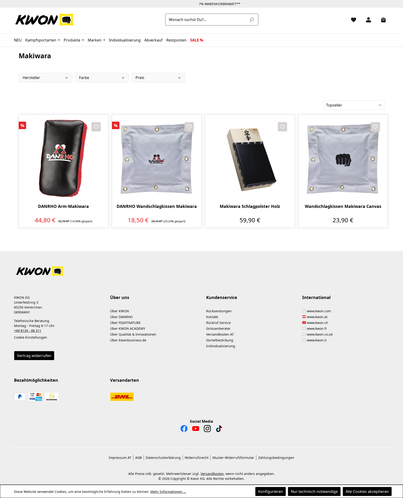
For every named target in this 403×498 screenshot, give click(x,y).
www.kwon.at (317, 317)
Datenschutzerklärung (163, 457)
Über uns (119, 297)
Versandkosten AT (220, 334)
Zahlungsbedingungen (276, 457)
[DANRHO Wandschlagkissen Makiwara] (157, 159)
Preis (139, 77)
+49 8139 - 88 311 (27, 330)
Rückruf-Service (218, 322)
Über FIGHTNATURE (125, 322)
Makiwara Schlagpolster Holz (250, 206)
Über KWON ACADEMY (127, 328)
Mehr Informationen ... (168, 491)
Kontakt (212, 317)
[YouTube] (195, 429)
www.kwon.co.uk (320, 334)
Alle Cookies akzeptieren (367, 491)
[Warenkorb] (381, 19)
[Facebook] (184, 429)
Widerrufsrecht (196, 457)
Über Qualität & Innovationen (133, 334)
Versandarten (124, 380)
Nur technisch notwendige (314, 491)
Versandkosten (212, 473)
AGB (138, 457)
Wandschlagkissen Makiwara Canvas (343, 206)
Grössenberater (218, 328)
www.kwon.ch (317, 322)
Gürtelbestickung (219, 340)
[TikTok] (218, 429)
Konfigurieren (270, 491)
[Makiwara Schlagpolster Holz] (250, 159)
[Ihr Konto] (366, 19)
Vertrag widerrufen (34, 355)
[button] (201, 268)
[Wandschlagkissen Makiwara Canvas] (343, 159)
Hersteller (31, 77)
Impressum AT (120, 457)
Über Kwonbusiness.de (128, 340)
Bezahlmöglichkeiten (36, 380)
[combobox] (206, 19)
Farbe (84, 77)
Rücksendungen (219, 311)
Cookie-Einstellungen (30, 337)
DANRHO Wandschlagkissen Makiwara (157, 206)
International (316, 297)
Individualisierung (220, 346)
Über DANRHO (121, 317)
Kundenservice (221, 297)
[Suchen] (251, 19)
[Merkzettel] (351, 19)
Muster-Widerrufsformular (233, 457)
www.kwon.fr (317, 328)
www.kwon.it (317, 340)
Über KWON (119, 311)
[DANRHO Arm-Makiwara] (63, 159)
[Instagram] (207, 429)
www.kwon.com (319, 311)
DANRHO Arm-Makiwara (63, 206)
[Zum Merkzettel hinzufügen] (96, 126)
